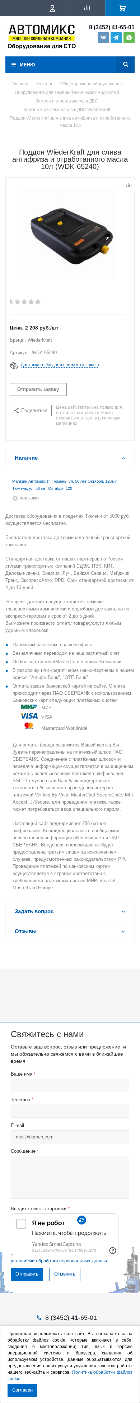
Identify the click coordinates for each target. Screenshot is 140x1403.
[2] (17, 302)
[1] (11, 302)
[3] (24, 302)
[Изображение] (70, 233)
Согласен (22, 1390)
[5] (38, 302)
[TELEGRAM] (116, 37)
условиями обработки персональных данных (59, 1260)
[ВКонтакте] (103, 37)
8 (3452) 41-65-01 (112, 27)
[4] (31, 302)
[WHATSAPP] (129, 37)
